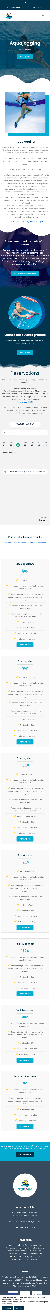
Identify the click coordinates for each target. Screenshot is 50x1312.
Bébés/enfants (23, 1245)
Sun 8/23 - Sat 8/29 (25, 424)
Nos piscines (11, 1248)
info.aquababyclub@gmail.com (28, 1221)
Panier (40, 1251)
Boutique (32, 1251)
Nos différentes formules (25, 273)
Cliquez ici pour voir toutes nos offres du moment (25, 543)
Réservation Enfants (36, 1248)
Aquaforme (36, 1245)
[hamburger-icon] (42, 16)
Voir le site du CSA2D (25, 402)
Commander (25, 645)
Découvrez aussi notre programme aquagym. (25, 221)
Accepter (8, 1308)
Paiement (13, 1256)
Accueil (12, 1245)
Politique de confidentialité (31, 1253)
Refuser (19, 1308)
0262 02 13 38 (30, 1227)
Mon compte (13, 1253)
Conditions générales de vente (25, 1259)
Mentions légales (25, 1256)
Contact (38, 1256)
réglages (12, 1304)
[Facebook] (25, 2)
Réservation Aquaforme (17, 1251)
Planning (22, 1248)
